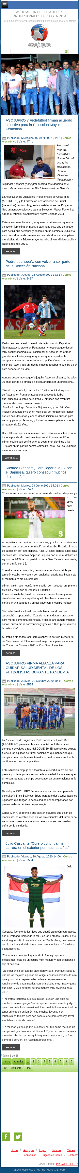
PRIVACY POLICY (67, 1164)
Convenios (30, 1155)
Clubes (71, 1150)
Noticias (56, 1150)
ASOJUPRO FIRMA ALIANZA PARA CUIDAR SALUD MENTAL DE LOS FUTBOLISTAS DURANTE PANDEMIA (37, 667)
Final (28, 1067)
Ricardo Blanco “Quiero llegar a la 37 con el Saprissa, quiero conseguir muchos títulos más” (39, 472)
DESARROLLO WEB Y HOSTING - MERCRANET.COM (39, 1170)
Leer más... (11, 251)
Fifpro (42, 1150)
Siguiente (16, 1067)
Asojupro (28, 1150)
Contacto (73, 1155)
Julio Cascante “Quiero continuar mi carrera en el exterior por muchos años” (37, 845)
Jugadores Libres (52, 1155)
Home (14, 1150)
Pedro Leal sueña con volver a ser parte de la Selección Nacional (38, 264)
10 (5, 1067)
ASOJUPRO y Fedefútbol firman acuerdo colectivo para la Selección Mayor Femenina (39, 124)
